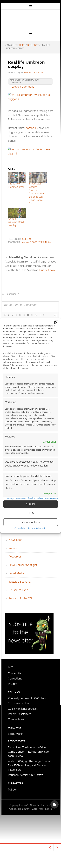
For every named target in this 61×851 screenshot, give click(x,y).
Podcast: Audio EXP (20, 598)
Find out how (47, 270)
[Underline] (12, 315)
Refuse (30, 513)
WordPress (37, 809)
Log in (48, 809)
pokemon (46, 242)
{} (40, 315)
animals (26, 242)
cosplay (36, 242)
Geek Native (30, 20)
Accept (30, 504)
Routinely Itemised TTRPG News (27, 698)
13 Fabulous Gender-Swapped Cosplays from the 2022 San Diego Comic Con (37, 193)
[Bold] (5, 315)
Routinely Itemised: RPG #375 (25, 775)
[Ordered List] (20, 315)
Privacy (12, 683)
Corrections (15, 678)
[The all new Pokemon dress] (17, 177)
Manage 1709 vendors (16, 498)
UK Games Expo (18, 590)
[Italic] (8, 315)
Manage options (30, 522)
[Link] (36, 315)
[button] (56, 322)
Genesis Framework (19, 809)
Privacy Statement (36, 528)
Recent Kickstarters (20, 714)
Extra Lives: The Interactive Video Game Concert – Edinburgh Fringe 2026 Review (28, 752)
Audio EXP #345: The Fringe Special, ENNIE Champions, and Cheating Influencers (29, 765)
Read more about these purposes (43, 498)
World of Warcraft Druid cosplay (16, 222)
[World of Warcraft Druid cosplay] (17, 213)
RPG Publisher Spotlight (23, 565)
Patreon (13, 548)
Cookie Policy (20, 528)
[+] (43, 315)
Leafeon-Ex (31, 128)
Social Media (16, 573)
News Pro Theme (39, 805)
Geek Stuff (27, 239)
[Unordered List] (24, 315)
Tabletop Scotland (20, 581)
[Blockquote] (28, 315)
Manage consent (54, 804)
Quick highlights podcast (22, 708)
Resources (15, 556)
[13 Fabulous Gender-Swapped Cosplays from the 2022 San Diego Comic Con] (38, 177)
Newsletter (15, 539)
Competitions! (16, 719)
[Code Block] (32, 315)
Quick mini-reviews (19, 703)
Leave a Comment (23, 86)
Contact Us (14, 673)
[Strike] (16, 315)
